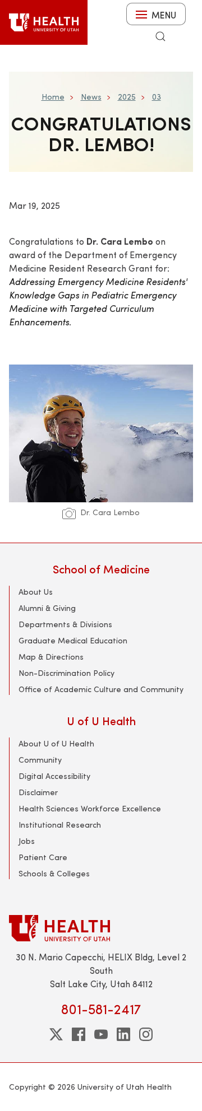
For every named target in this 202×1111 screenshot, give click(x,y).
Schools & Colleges (54, 873)
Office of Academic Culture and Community (101, 689)
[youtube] (101, 1034)
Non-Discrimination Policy (66, 672)
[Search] (160, 36)
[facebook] (78, 1034)
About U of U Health (56, 743)
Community (40, 759)
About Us (36, 591)
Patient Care (43, 857)
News (91, 96)
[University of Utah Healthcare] (101, 928)
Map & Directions (51, 656)
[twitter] (56, 1034)
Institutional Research (60, 824)
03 (156, 96)
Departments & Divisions (65, 624)
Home (53, 96)
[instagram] (146, 1034)
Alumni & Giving (47, 608)
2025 (127, 96)
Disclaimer (38, 792)
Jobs (27, 840)
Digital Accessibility (54, 776)
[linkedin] (123, 1034)
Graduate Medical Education (73, 640)
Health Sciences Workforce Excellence (90, 808)
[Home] (44, 22)
